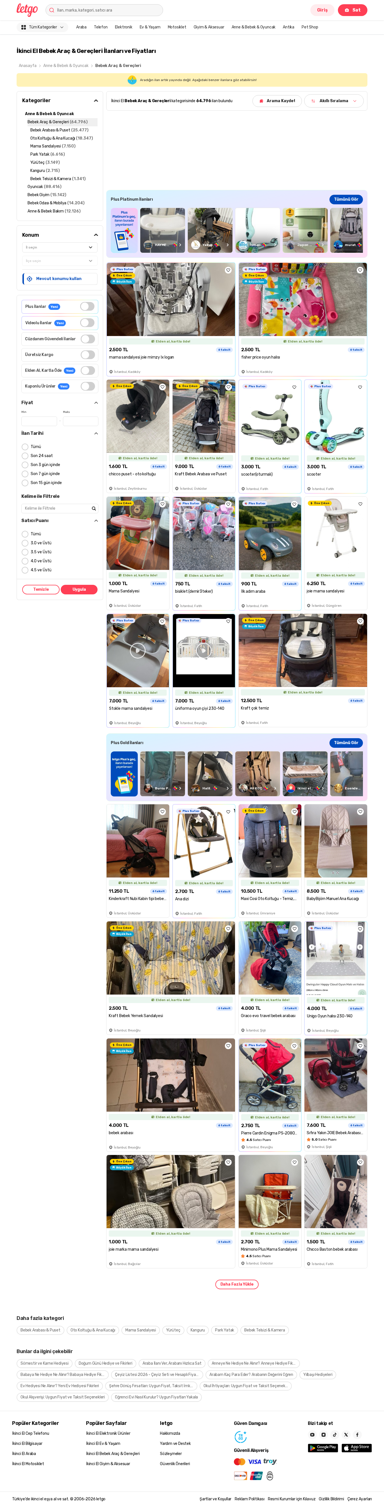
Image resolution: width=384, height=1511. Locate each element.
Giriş (322, 10)
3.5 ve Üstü (41, 552)
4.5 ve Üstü (41, 570)
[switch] (87, 306)
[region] (237, 230)
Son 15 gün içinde (46, 482)
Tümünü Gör (346, 199)
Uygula (79, 589)
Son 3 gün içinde (45, 464)
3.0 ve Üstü (41, 543)
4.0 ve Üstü (41, 561)
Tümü (36, 446)
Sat (357, 10)
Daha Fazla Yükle (237, 1284)
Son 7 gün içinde (45, 473)
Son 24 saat (42, 455)
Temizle (41, 589)
